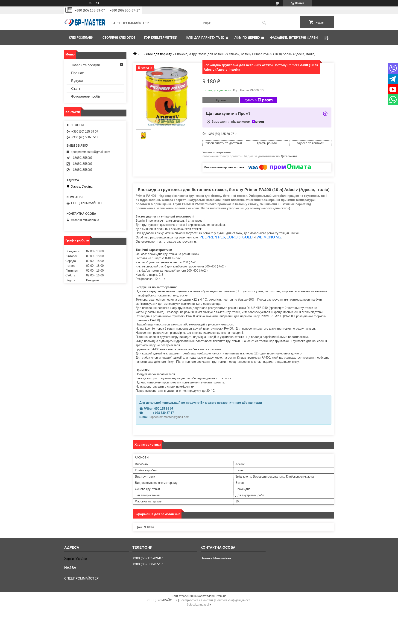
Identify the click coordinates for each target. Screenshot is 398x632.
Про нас (77, 73)
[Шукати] (264, 23)
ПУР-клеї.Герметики (160, 37)
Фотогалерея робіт (85, 96)
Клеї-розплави (81, 37)
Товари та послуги (85, 65)
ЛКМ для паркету (159, 54)
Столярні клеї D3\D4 (118, 37)
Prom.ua (221, 596)
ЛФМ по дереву (247, 37)
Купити (221, 100)
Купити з (251, 100)
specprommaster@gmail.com (170, 417)
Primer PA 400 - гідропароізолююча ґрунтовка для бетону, (179, 195)
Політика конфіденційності (233, 600)
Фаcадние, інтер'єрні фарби (294, 37)
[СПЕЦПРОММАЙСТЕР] (85, 23)
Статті (76, 88)
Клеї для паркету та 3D (205, 37)
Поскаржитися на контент (196, 600)
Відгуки (77, 81)
